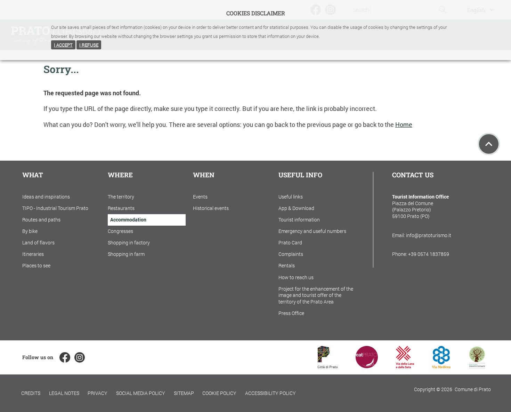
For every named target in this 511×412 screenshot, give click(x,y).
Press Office (291, 313)
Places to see (36, 265)
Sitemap (184, 393)
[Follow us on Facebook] (64, 357)
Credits (30, 393)
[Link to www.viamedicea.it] (441, 366)
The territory (121, 196)
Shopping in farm (126, 254)
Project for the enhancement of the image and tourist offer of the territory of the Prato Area (315, 295)
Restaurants (121, 208)
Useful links (290, 196)
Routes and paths (41, 219)
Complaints (290, 254)
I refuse (88, 45)
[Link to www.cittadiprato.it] (328, 366)
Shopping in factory (129, 242)
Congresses (120, 231)
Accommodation (128, 219)
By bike (30, 231)
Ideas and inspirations (46, 196)
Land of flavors (38, 242)
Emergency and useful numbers (312, 231)
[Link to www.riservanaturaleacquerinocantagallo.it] (477, 366)
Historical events (211, 208)
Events (200, 196)
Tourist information (299, 219)
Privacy (97, 393)
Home (403, 125)
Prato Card (290, 242)
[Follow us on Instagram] (79, 357)
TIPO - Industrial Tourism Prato (55, 208)
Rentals (286, 265)
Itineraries (33, 254)
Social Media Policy (140, 393)
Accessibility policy (270, 393)
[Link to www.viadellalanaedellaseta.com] (405, 366)
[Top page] (489, 144)
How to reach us (296, 277)
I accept (63, 45)
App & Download (296, 208)
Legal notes (64, 393)
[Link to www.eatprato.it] (367, 366)
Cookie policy (219, 393)
